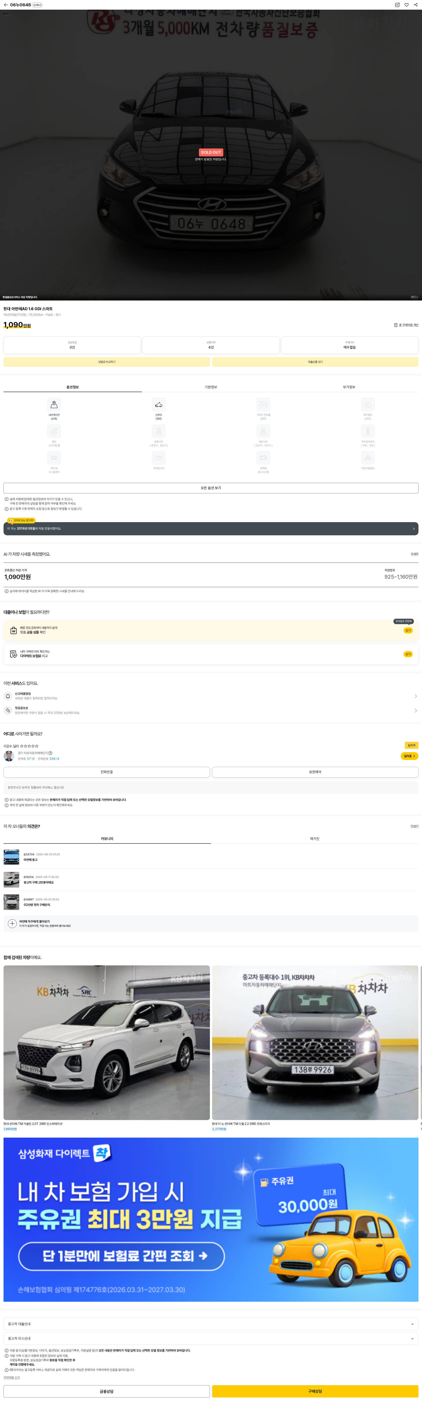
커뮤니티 (107, 839)
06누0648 (25, 4)
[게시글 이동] (211, 857)
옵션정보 (73, 387)
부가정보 (349, 387)
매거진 (314, 839)
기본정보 (211, 387)
